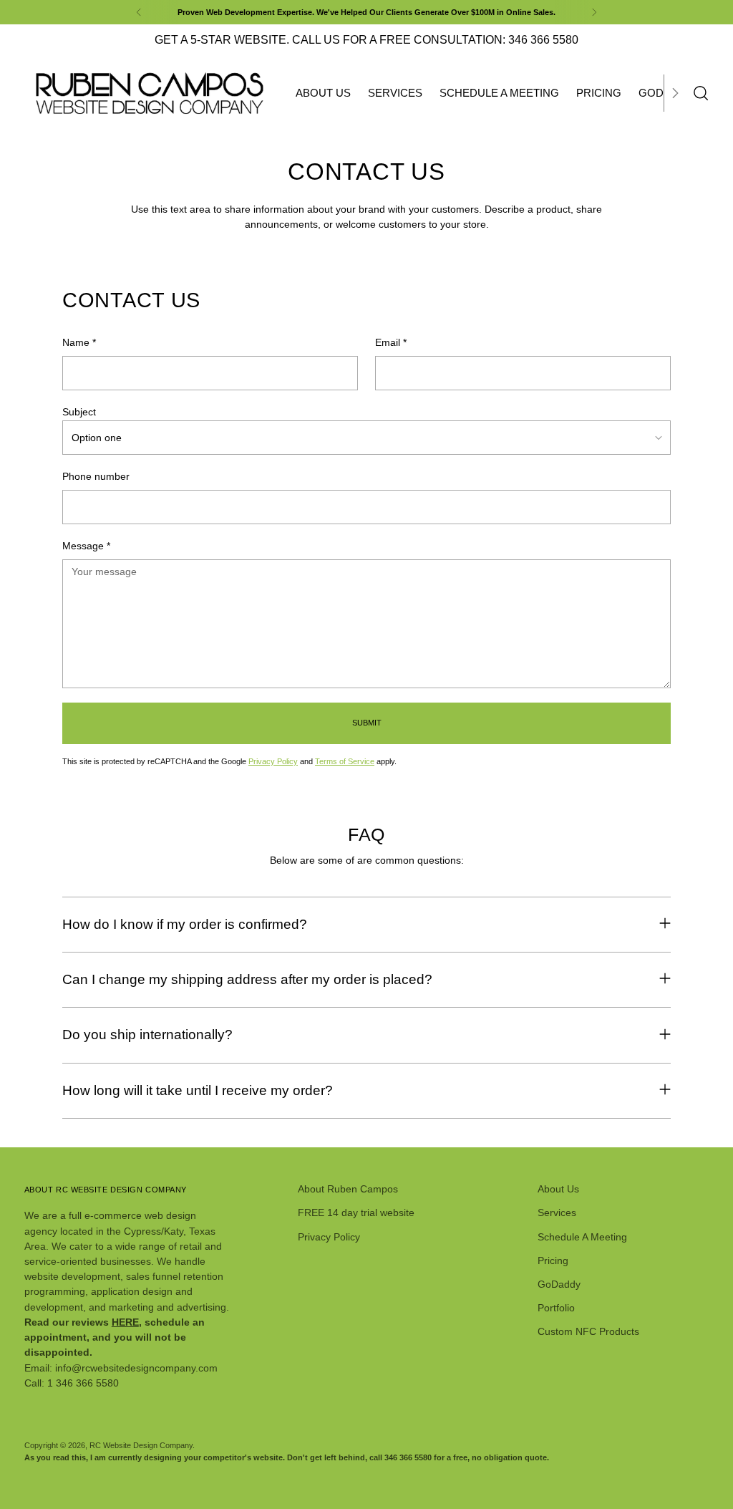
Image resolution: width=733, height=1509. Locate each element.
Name (79, 342)
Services (557, 1212)
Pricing (553, 1260)
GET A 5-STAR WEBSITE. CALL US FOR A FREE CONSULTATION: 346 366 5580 (366, 40)
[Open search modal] (700, 93)
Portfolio (556, 1307)
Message (86, 545)
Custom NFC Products (588, 1331)
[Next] (594, 12)
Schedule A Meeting (582, 1237)
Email (391, 342)
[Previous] (139, 12)
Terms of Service (344, 761)
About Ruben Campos (348, 1189)
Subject (79, 412)
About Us (558, 1189)
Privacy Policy (273, 761)
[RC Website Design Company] (149, 93)
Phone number (96, 476)
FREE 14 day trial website (356, 1212)
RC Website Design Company (141, 1445)
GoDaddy (559, 1284)
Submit (367, 722)
